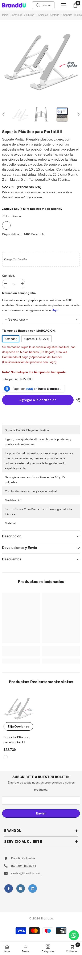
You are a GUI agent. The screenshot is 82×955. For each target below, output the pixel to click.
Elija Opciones (18, 726)
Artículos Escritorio (48, 15)
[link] (21, 651)
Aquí (55, 310)
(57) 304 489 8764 (23, 865)
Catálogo (17, 15)
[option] (19, 114)
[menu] (63, 5)
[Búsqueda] (38, 5)
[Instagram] (20, 888)
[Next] (78, 114)
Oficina (30, 15)
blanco (6, 757)
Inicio (5, 15)
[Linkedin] (32, 888)
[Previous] (3, 114)
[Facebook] (8, 888)
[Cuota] (77, 400)
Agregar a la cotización (37, 400)
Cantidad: (8, 275)
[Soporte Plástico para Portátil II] (18, 707)
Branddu (47, 918)
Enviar (41, 813)
